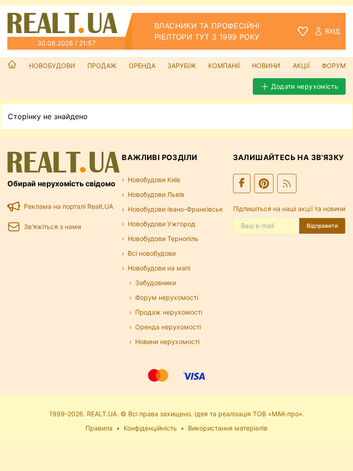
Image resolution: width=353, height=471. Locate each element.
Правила (99, 428)
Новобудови (52, 65)
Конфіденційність (150, 428)
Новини (266, 65)
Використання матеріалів (228, 428)
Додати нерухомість (304, 86)
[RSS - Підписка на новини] (286, 183)
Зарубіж (181, 65)
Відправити (322, 225)
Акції (301, 65)
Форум (334, 65)
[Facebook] (242, 183)
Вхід (332, 31)
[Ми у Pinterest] (263, 183)
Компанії (224, 65)
